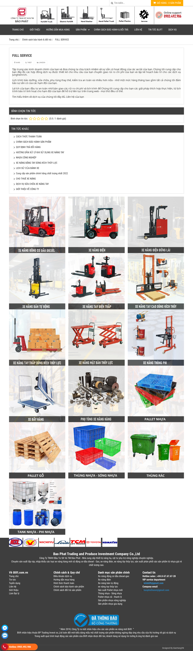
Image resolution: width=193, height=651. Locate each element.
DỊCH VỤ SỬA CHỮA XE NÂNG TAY (32, 184)
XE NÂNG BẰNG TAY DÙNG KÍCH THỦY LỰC (36, 162)
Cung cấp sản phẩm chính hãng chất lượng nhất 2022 (42, 173)
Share (17, 63)
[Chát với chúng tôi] (5, 628)
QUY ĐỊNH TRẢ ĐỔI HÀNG (28, 147)
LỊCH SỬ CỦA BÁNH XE (27, 168)
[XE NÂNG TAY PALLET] (37, 364)
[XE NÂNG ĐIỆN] (96, 252)
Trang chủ (18, 29)
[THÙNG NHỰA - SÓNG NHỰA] (96, 477)
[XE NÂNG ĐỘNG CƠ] (37, 252)
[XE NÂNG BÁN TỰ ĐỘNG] (37, 308)
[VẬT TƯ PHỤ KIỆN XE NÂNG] (96, 421)
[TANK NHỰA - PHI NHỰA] (37, 533)
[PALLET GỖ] (37, 477)
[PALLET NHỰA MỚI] (156, 421)
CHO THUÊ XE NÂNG (26, 178)
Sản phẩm (81, 29)
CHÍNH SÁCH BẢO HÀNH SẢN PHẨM (33, 141)
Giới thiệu (35, 29)
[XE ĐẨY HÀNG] (37, 421)
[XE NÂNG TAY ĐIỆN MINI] (96, 308)
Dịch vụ (172, 29)
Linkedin (41, 63)
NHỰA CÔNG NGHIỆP (26, 157)
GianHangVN (178, 648)
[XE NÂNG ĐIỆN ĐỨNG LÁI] (156, 252)
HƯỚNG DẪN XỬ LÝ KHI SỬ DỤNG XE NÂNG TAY (40, 152)
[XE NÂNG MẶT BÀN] (96, 364)
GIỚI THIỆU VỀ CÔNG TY (27, 189)
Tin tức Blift (155, 29)
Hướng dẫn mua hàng (58, 29)
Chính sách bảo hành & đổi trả (111, 29)
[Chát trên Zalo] (5, 635)
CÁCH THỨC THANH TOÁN (29, 136)
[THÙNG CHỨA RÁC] (156, 477)
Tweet (29, 63)
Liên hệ (138, 29)
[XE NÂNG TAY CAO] (156, 308)
